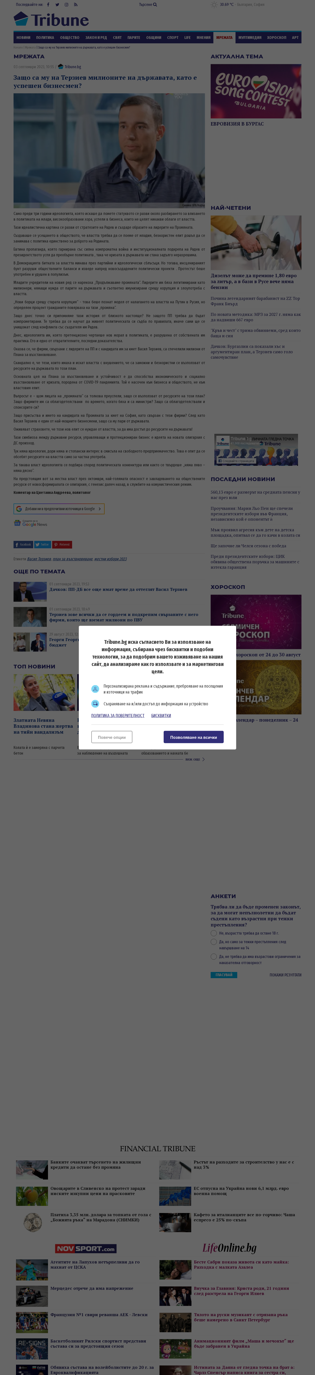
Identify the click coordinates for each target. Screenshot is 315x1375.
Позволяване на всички (193, 737)
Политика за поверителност (117, 715)
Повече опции (112, 737)
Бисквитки (161, 715)
